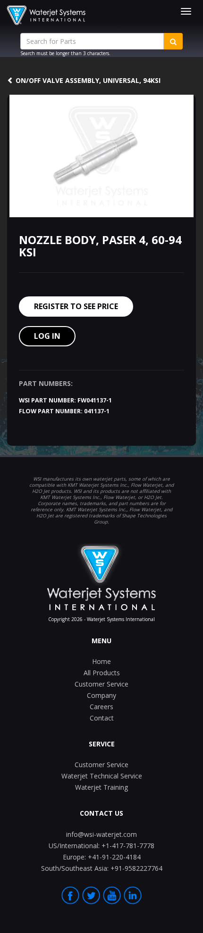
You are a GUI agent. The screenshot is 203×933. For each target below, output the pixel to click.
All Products (102, 672)
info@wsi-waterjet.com (101, 834)
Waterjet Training (101, 787)
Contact (102, 717)
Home (101, 661)
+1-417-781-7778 (101, 845)
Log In (47, 336)
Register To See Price (76, 306)
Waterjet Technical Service (101, 775)
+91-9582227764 (101, 868)
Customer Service (101, 683)
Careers (101, 706)
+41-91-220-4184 (102, 856)
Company (101, 695)
